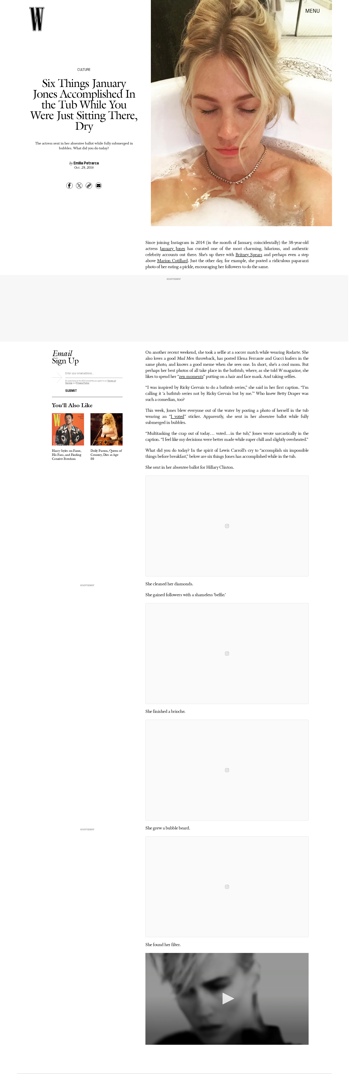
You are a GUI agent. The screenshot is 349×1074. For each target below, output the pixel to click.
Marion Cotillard (172, 261)
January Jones (172, 249)
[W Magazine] (36, 19)
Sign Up (65, 356)
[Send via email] (98, 185)
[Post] (79, 185)
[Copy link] (89, 185)
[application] (227, 999)
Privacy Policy (82, 383)
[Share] (69, 185)
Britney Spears (248, 255)
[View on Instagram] (227, 526)
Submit (71, 390)
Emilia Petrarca (86, 162)
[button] (227, 998)
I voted (177, 417)
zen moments (191, 377)
